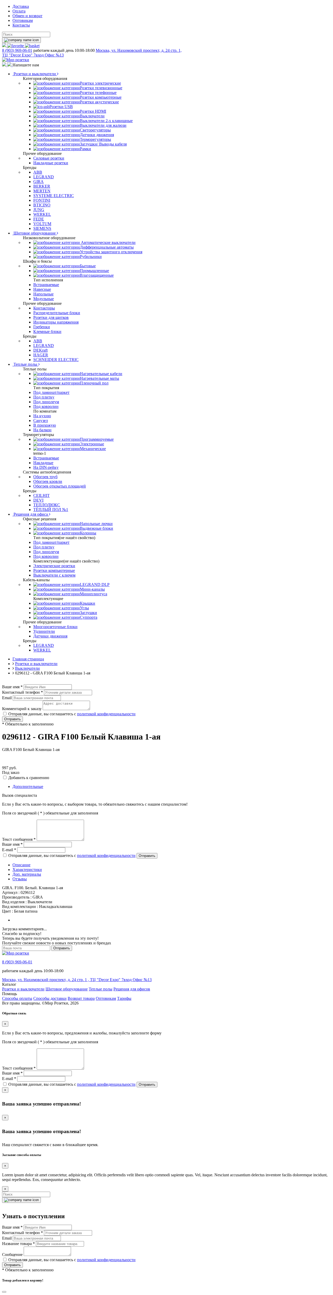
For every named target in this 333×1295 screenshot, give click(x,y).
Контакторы (44, 308)
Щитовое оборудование (34, 233)
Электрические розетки (54, 566)
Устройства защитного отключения (111, 252)
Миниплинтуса (93, 594)
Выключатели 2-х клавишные (106, 120)
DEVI (38, 500)
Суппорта (88, 617)
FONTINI (41, 200)
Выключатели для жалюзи (103, 125)
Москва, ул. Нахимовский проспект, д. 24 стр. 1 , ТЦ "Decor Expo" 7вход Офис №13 (77, 979)
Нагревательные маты (99, 378)
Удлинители (44, 631)
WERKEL (42, 214)
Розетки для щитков (51, 317)
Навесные (42, 289)
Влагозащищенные (97, 275)
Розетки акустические (99, 102)
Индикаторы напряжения (56, 322)
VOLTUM (42, 224)
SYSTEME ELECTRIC (53, 195)
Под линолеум (46, 402)
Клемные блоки (47, 331)
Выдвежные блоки (96, 528)
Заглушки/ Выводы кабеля (103, 144)
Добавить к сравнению (28, 777)
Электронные (92, 444)
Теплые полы (25, 364)
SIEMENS (42, 228)
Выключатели (92, 116)
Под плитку (43, 397)
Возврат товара (81, 998)
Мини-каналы (92, 589)
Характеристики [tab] (27, 869)
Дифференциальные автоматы (107, 247)
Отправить (12, 719)
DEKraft (40, 350)
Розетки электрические (100, 83)
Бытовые (88, 266)
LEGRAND (43, 177)
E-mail (9, 850)
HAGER (40, 355)
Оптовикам (22, 20)
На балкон (42, 430)
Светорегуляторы (95, 130)
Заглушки (88, 612)
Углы (84, 608)
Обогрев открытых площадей (59, 486)
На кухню (42, 416)
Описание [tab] (21, 865)
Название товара (18, 1243)
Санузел (40, 420)
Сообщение (12, 1254)
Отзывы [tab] (19, 879)
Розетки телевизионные (101, 88)
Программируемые (97, 439)
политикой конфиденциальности (106, 714)
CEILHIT (41, 495)
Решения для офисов (131, 989)
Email (7, 698)
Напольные (43, 294)
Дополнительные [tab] (27, 786)
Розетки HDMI (93, 111)
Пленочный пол (94, 383)
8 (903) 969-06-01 (17, 50)
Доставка (20, 6)
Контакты (21, 25)
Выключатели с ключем (54, 575)
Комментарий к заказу (22, 708)
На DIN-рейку (46, 467)
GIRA (38, 181)
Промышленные (94, 270)
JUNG (38, 209)
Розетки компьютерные (100, 97)
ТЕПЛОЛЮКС (46, 505)
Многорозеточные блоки (55, 626)
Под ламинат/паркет (51, 392)
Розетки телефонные (98, 92)
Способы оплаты (17, 998)
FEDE (38, 219)
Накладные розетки (50, 163)
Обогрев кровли (47, 481)
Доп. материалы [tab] (26, 874)
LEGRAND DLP (95, 584)
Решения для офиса (30, 514)
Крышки (87, 603)
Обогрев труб (45, 477)
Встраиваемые (46, 284)
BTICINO (41, 205)
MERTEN (41, 191)
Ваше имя (12, 687)
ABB (37, 172)
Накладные (43, 462)
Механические (93, 448)
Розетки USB (61, 106)
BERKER (41, 186)
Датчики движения (97, 134)
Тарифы (124, 998)
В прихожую (44, 425)
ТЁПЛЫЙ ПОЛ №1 (50, 509)
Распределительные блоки (56, 313)
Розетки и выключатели (34, 74)
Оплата (18, 11)
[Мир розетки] (15, 60)
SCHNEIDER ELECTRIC (56, 359)
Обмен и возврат (27, 16)
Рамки (85, 149)
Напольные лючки (96, 523)
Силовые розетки (48, 158)
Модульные (43, 298)
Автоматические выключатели (108, 242)
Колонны (88, 533)
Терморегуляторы (95, 139)
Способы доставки (50, 998)
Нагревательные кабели (101, 373)
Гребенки (41, 327)
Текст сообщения (19, 839)
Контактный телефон (22, 692)
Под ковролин (46, 406)
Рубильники (91, 256)
